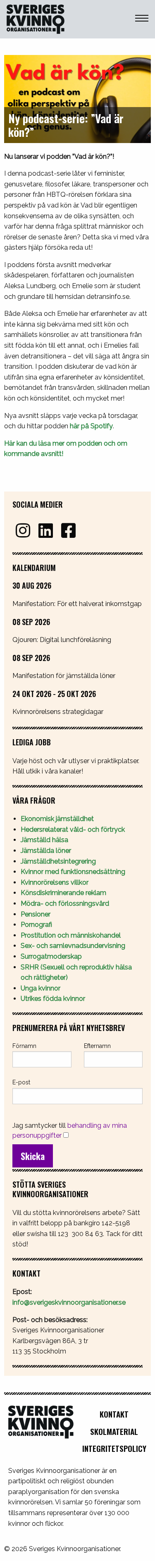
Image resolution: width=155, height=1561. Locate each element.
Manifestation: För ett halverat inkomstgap (77, 603)
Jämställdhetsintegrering (58, 861)
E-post (21, 1082)
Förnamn (24, 1046)
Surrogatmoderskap (51, 956)
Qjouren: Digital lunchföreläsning (61, 639)
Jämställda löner (46, 850)
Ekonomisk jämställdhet (57, 819)
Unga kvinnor (40, 988)
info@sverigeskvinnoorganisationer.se (69, 1302)
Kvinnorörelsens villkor (54, 882)
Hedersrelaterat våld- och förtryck (73, 829)
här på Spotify (91, 426)
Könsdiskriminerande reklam (63, 893)
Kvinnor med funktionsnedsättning (74, 872)
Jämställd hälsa (44, 840)
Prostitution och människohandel (71, 935)
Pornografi (36, 924)
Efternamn (97, 1046)
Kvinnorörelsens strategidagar (57, 711)
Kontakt (114, 1414)
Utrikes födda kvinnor (53, 998)
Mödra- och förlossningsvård (65, 903)
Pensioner (35, 914)
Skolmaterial (114, 1431)
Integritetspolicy (114, 1448)
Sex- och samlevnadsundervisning (73, 946)
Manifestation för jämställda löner (63, 675)
